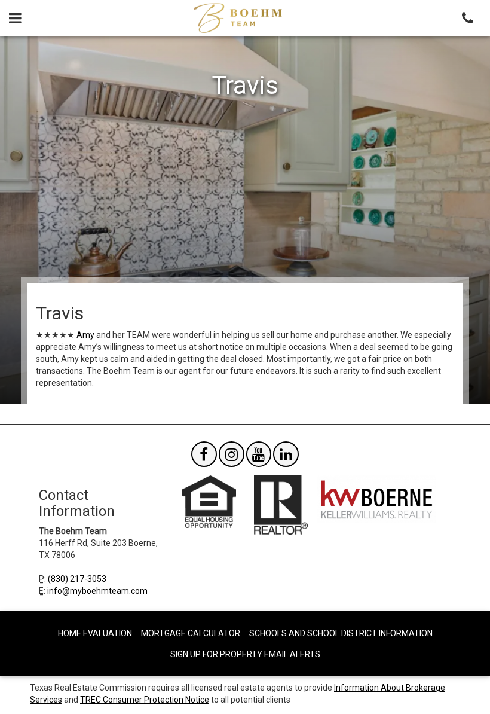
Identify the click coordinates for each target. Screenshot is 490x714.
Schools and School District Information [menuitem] (341, 633)
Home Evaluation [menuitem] (95, 633)
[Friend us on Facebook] (204, 457)
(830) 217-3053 (77, 579)
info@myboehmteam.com (97, 591)
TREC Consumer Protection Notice (144, 699)
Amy (85, 335)
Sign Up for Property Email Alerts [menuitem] (245, 654)
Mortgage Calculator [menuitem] (190, 633)
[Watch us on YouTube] (259, 457)
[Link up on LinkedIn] (286, 457)
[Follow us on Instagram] (231, 457)
